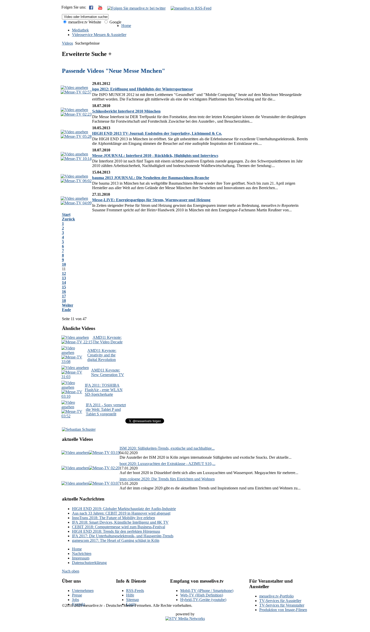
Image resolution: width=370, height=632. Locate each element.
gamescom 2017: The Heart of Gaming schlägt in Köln (115, 540)
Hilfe (130, 595)
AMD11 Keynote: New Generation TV (107, 372)
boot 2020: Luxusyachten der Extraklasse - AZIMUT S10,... (167, 463)
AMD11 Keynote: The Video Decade (108, 339)
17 (64, 296)
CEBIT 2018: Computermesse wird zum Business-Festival (118, 527)
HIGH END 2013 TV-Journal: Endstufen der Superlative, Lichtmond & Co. (157, 133)
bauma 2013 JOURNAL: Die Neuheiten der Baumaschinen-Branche (150, 178)
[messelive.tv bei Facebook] (91, 8)
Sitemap (132, 599)
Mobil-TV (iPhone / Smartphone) (206, 590)
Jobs (75, 599)
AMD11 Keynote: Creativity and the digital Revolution (101, 355)
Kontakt (78, 604)
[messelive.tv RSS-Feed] (191, 8)
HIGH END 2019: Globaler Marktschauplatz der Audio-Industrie (124, 509)
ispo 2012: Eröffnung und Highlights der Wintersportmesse (142, 89)
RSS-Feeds (135, 590)
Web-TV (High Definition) (201, 595)
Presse (77, 595)
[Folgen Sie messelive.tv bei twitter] (136, 8)
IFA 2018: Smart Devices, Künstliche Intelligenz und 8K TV (120, 522)
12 (64, 273)
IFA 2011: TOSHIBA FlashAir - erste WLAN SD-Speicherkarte (104, 389)
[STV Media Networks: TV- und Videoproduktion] (185, 618)
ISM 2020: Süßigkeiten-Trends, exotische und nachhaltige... (167, 448)
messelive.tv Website (84, 22)
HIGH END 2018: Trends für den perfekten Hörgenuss (116, 531)
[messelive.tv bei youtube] (100, 8)
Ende (66, 310)
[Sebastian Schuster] (79, 429)
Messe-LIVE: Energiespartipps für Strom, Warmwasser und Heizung (151, 200)
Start (66, 214)
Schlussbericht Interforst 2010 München (126, 111)
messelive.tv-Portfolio (276, 596)
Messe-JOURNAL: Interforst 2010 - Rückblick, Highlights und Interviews (155, 155)
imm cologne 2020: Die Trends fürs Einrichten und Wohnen (167, 479)
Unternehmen (83, 590)
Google (114, 22)
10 (64, 264)
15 (64, 287)
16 (64, 291)
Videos (67, 43)
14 (64, 282)
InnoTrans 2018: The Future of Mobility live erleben (113, 518)
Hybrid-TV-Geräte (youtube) (203, 599)
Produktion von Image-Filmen (283, 610)
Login (131, 604)
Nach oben (70, 571)
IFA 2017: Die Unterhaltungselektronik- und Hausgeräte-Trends (122, 536)
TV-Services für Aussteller (280, 600)
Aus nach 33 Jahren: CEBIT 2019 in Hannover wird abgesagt (121, 513)
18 (64, 300)
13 (64, 278)
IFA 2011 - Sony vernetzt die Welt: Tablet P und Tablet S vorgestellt (106, 409)
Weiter (67, 305)
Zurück (68, 219)
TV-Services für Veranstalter (281, 605)
